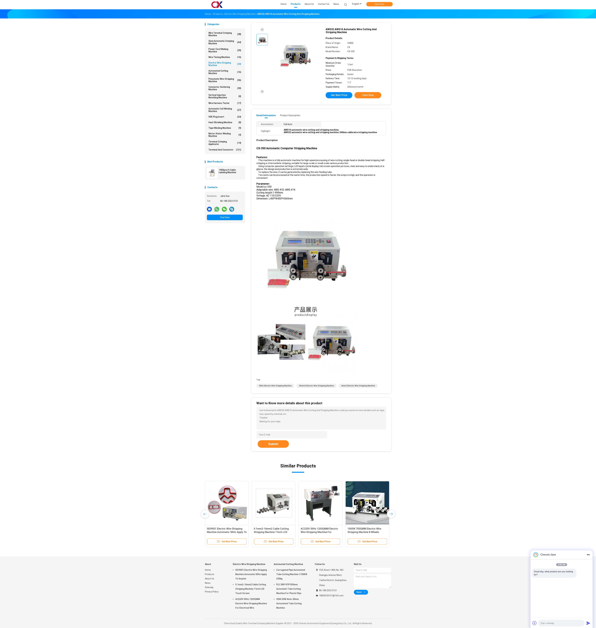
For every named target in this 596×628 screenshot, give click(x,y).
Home (208, 570)
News (207, 583)
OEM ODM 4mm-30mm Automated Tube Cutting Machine (289, 603)
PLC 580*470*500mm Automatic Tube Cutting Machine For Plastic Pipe (288, 588)
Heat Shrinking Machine (224, 122)
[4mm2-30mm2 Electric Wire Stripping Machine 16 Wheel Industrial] (367, 503)
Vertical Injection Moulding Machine (224, 96)
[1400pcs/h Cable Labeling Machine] (212, 173)
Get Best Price (339, 95)
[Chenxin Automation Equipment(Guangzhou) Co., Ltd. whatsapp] (216, 209)
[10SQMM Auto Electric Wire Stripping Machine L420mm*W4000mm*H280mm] (273, 503)
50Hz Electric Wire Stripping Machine (275, 386)
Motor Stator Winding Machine (224, 134)
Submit (273, 444)
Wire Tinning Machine (224, 57)
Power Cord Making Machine (224, 50)
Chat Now (379, 4)
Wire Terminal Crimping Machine (224, 34)
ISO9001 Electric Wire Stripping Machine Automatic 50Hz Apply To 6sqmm (251, 574)
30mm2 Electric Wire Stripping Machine (316, 386)
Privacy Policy (212, 591)
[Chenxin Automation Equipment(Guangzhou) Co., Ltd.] (217, 4)
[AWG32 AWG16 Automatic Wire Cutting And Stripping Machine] (295, 54)
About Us (209, 578)
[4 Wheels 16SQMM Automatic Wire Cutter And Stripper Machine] (226, 503)
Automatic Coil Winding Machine (224, 109)
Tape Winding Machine (224, 128)
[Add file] (534, 623)
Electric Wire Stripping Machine (224, 63)
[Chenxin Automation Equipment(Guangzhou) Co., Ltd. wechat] (224, 209)
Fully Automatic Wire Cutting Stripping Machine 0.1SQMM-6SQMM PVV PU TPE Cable (317, 532)
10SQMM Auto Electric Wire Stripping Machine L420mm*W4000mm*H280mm (271, 532)
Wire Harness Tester (224, 103)
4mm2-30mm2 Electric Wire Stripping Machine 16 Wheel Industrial (363, 532)
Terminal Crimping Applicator (224, 142)
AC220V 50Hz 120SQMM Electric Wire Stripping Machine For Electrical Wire (251, 603)
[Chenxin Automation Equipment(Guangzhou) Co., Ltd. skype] (231, 209)
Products (209, 574)
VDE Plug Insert (224, 117)
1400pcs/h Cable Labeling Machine (227, 171)
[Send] (588, 623)
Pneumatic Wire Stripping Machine (224, 80)
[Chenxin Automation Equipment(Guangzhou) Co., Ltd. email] (209, 209)
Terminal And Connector (224, 149)
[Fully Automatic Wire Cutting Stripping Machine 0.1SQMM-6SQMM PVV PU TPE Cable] (320, 503)
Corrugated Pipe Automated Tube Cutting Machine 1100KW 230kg (291, 574)
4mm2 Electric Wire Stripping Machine (358, 386)
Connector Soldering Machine (224, 88)
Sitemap (209, 587)
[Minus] (588, 555)
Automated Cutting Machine (224, 72)
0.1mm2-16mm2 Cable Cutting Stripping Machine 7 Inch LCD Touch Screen (250, 588)
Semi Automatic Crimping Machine (224, 42)
